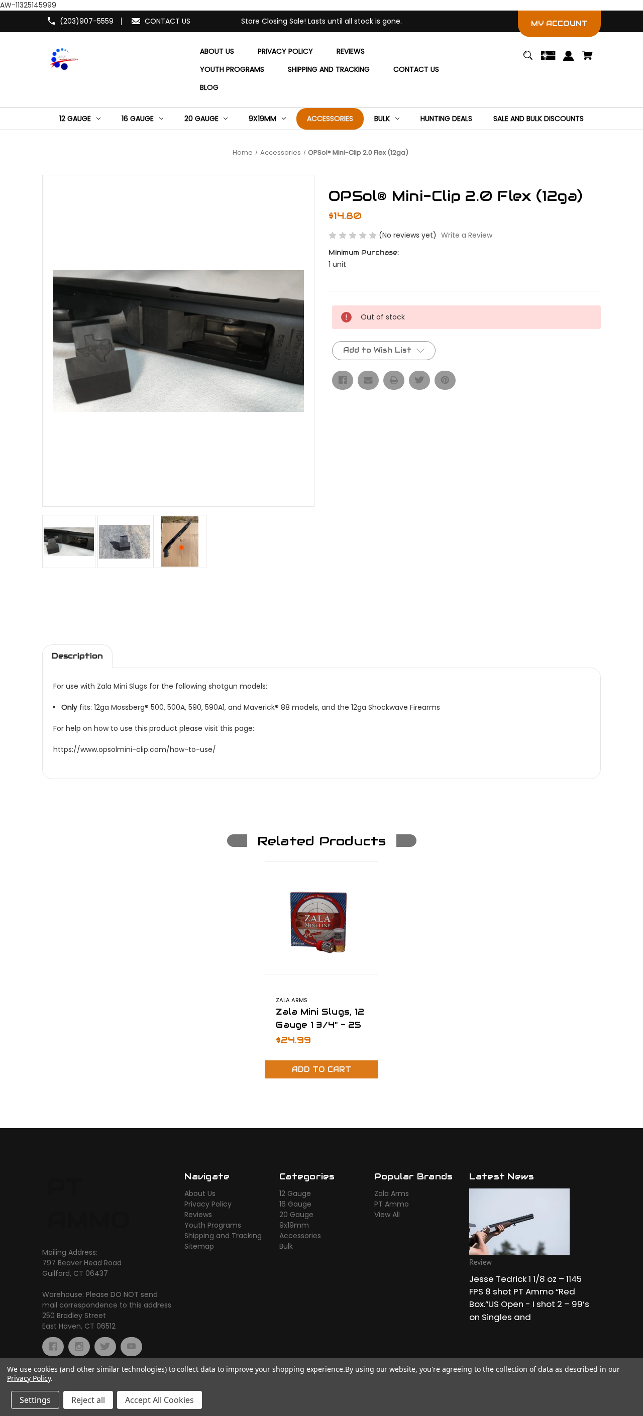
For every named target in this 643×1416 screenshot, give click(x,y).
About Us (200, 1193)
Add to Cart (321, 1069)
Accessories (300, 1236)
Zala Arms (391, 1193)
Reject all (88, 1399)
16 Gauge (295, 1204)
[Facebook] (343, 380)
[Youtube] (131, 1347)
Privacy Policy (208, 1204)
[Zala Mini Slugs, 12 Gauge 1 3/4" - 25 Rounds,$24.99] (321, 918)
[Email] (368, 380)
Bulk (286, 1246)
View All (387, 1215)
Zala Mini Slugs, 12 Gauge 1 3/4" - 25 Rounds (320, 1024)
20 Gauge (296, 1215)
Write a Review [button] (466, 235)
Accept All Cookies (159, 1399)
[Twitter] (419, 380)
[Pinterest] (445, 380)
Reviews (198, 1215)
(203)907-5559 (87, 21)
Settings (35, 1399)
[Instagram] (79, 1347)
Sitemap (199, 1246)
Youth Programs (212, 1225)
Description (77, 656)
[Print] (394, 380)
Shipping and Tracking (223, 1236)
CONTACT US (167, 21)
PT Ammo (391, 1204)
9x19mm (294, 1225)
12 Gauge (295, 1193)
